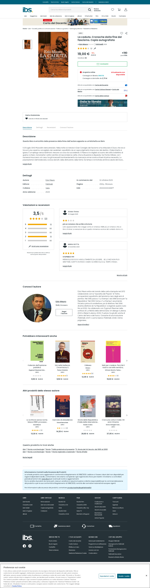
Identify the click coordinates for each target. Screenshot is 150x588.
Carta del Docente (101, 85)
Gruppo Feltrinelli (113, 541)
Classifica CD (63, 505)
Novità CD (62, 502)
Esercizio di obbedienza (62, 420)
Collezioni (44, 511)
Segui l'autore (64, 312)
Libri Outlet (26, 508)
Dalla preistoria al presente (63, 449)
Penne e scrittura (118, 508)
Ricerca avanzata (97, 9)
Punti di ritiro (55, 2)
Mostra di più (122, 275)
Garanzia (72, 550)
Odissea (87, 365)
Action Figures (99, 518)
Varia (48, 188)
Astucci (115, 514)
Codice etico (93, 553)
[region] (75, 576)
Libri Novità (26, 502)
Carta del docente (87, 2)
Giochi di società (100, 510)
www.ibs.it (46, 479)
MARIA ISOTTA (73, 244)
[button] (89, 9)
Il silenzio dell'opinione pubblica (37, 366)
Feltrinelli (99, 44)
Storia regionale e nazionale (63, 452)
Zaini (114, 511)
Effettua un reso (74, 547)
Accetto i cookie (124, 576)
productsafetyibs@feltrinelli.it (79, 488)
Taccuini (115, 502)
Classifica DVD (82, 505)
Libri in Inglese (27, 511)
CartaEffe (45, 2)
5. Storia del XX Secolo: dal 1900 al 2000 (92, 449)
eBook (25, 514)
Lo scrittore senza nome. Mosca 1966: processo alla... (37, 421)
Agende (115, 505)
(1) (51, 224)
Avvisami (104, 64)
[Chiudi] (146, 575)
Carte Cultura (75, 2)
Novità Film (80, 502)
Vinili (60, 508)
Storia (48, 449)
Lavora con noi (94, 550)
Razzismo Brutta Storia (116, 557)
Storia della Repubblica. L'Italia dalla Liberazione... (87, 421)
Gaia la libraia (54, 550)
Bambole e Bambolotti (98, 514)
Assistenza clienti (103, 2)
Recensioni (51, 127)
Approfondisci (83, 324)
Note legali (27, 457)
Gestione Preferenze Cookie (78, 553)
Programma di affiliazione (97, 544)
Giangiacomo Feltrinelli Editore (116, 545)
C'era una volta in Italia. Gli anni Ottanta (113, 421)
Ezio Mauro (83, 44)
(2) (45, 219)
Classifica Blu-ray (83, 508)
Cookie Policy (17, 586)
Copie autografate (47, 508)
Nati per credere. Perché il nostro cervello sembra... (113, 366)
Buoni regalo (65, 2)
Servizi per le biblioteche (96, 541)
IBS (86, 58)
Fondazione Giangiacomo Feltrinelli (117, 550)
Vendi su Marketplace (96, 547)
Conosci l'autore (66, 127)
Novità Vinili (62, 511)
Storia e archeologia (36, 449)
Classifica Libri (28, 505)
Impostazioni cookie (107, 576)
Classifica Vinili (64, 514)
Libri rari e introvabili (47, 505)
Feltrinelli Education (114, 554)
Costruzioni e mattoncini (99, 503)
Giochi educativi (100, 507)
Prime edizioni (45, 502)
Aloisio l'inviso (73, 212)
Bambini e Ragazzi (83, 514)
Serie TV (79, 511)
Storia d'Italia (82, 452)
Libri (24, 449)
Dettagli (39, 127)
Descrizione (27, 127)
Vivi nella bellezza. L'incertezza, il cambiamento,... (62, 366)
